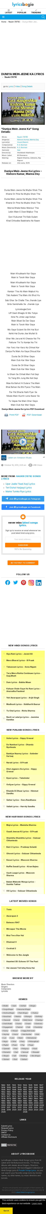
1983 (30, 1098)
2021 (19, 1110)
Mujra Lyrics (21, 825)
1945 (41, 1087)
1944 (36, 1087)
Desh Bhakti (8, 1024)
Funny (6, 1031)
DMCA (4, 1132)
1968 (36, 1094)
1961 (41, 1092)
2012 (14, 1107)
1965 (20, 1094)
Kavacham (7, 1016)
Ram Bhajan (23, 1013)
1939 (9, 1087)
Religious (25, 1049)
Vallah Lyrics (20, 806)
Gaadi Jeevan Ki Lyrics (22, 831)
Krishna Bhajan (9, 1013)
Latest (8, 12)
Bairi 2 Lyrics (21, 847)
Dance (17, 1020)
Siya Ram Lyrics (19, 654)
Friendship (38, 1027)
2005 (20, 1105)
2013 (19, 1107)
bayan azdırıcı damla (23, 1068)
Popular (21, 12)
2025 (41, 1110)
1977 (41, 1096)
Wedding (24, 1056)
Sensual (25, 1052)
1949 (20, 1089)
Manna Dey (34, 140)
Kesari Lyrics (21, 860)
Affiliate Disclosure (9, 1137)
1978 (3, 1098)
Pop (23, 1045)
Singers (4, 987)
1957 (20, 1092)
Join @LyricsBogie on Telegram (24, 499)
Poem (15, 1045)
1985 (41, 1098)
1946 (3, 1089)
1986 (3, 1101)
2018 (3, 1110)
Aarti (14, 1006)
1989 (20, 1101)
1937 (41, 1085)
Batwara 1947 (13, 922)
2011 (8, 1107)
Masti (21, 1038)
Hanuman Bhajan (24, 1009)
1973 (20, 1096)
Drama (19, 1024)
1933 (19, 1085)
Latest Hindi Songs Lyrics (25, 1192)
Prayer (31, 1045)
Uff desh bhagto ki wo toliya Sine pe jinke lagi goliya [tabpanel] (23, 297)
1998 (25, 1103)
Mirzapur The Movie (16, 929)
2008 (36, 1105)
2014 (25, 1107)
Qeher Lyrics (21, 800)
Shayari (6, 1056)
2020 (14, 1110)
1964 (14, 1094)
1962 (3, 1094)
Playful (6, 1045)
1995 (9, 1103)
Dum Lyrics (18, 682)
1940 (14, 1087)
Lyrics (11, 86)
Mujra (6, 1041)
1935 (30, 1085)
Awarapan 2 (12, 916)
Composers (6, 989)
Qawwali (7, 1049)
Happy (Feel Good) (28, 1031)
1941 (19, 1087)
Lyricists (4, 991)
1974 (25, 1096)
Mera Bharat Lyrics (20, 660)
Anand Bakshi (22, 142)
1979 (9, 1098)
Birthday (39, 1016)
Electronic (39, 1024)
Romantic (7, 1052)
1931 (8, 1085)
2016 (36, 1107)
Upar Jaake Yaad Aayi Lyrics (20, 484)
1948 (14, 1089)
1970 (3, 1096)
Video (17, 86)
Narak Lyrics (17, 762)
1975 (30, 1096)
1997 (20, 1103)
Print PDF (14, 415)
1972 (14, 1096)
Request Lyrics (7, 1128)
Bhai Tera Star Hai (15, 935)
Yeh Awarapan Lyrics (22, 697)
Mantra (18, 1016)
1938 (3, 1087)
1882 (3, 1085)
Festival (19, 1027)
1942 (25, 1087)
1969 (41, 1094)
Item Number (27, 1034)
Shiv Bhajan (36, 1056)
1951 (30, 1089)
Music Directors (7, 984)
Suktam (24, 1059)
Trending (36, 12)
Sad (18, 150)
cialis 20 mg (5, 1068)
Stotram (6, 1059)
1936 (36, 1085)
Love (12, 1038)
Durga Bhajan (8, 1009)
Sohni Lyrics (19, 738)
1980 (14, 1098)
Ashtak (23, 1006)
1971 (8, 1096)
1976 (36, 1096)
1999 (30, 1103)
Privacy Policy (7, 1130)
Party (22, 1041)
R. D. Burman (22, 145)
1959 (30, 1092)
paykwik (36, 1068)
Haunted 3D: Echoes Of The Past (22, 961)
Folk (28, 1027)
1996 (14, 1103)
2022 (25, 1110)
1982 (25, 1098)
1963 (9, 1094)
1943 (30, 1087)
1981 (19, 1098)
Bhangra (28, 1016)
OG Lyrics (21, 891)
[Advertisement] (23, 47)
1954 (3, 1092)
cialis (12, 1068)
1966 (25, 1094)
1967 (30, 1094)
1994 (3, 1103)
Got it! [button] (6, 1211)
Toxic (9, 909)
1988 (14, 1101)
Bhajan (33, 1006)
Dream (28, 1024)
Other (14, 1041)
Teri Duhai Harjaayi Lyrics (19, 487)
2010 (3, 1107)
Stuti (15, 1059)
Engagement (8, 1027)
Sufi (15, 1056)
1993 (41, 1101)
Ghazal (15, 1031)
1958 (25, 1092)
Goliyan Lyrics (20, 784)
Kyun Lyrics (18, 778)
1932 (14, 1085)
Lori (5, 1038)
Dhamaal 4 (11, 942)
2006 (25, 1105)
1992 (36, 1101)
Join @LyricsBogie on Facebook (25, 507)
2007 (30, 1105)
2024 (36, 1110)
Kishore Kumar (23, 140)
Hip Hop (6, 1034)
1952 (36, 1089)
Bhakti (6, 1006)
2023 (30, 1110)
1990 (25, 1101)
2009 (41, 1105)
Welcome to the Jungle (17, 955)
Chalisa (35, 1013)
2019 (9, 1110)
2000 (36, 1103)
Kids (37, 1034)
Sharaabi (36, 1052)
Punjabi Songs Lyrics (27, 1170)
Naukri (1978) (22, 137)
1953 (41, 1089)
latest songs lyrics (28, 524)
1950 (25, 1089)
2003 (9, 1105)
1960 (36, 1092)
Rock (35, 1049)
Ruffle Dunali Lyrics (22, 866)
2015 (30, 1107)
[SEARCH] (43, 17)
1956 (14, 1092)
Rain (16, 1049)
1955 (9, 1092)
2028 (25, 1112)
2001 (41, 1103)
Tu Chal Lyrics (20, 710)
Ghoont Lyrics (23, 853)
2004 (14, 1105)
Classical (7, 1020)
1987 (9, 1101)
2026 (3, 1112)
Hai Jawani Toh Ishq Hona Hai (20, 968)
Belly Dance (28, 1020)
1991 (30, 1101)
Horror (16, 1034)
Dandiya (39, 1020)
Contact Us (5, 1135)
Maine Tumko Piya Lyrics (18, 491)
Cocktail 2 (11, 948)
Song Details (27, 86)
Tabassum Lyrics (21, 667)
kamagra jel (5, 1071)
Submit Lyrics (6, 1126)
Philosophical (33, 1041)
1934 (25, 1085)
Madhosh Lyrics (23, 704)
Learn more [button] (37, 1203)
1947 (9, 1089)
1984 (36, 1098)
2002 (3, 1105)
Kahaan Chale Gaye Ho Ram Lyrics (23, 689)
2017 (41, 1107)
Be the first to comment (23, 563)
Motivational (31, 1038)
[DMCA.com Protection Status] (9, 1146)
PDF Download (34, 415)
